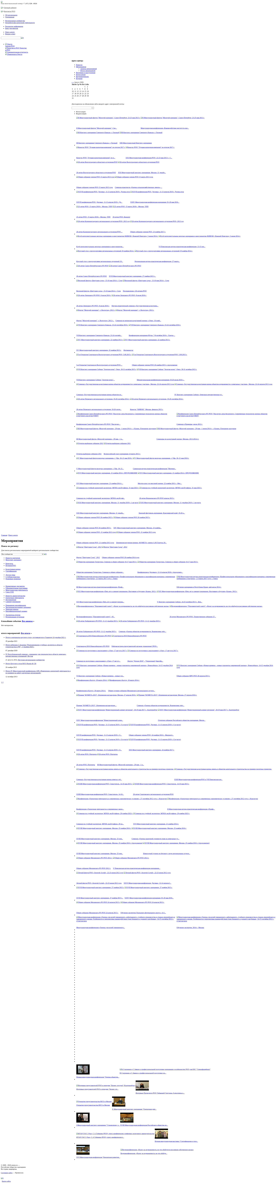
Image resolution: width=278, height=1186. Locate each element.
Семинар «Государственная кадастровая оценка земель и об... (99, 779)
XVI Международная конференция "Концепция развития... (98, 1157)
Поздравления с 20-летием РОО (135, 291)
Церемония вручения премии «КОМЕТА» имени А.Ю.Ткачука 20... (141, 543)
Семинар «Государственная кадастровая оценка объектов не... (99, 395)
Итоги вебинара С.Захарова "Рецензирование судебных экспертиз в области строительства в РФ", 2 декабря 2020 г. (34, 646)
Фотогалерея (80, 75)
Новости (79, 65)
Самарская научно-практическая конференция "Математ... (154, 469)
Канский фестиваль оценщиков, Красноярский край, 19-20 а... (162, 513)
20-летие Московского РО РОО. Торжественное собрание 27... (193, 617)
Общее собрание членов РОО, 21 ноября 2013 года (95, 543)
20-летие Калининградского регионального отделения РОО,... (99, 232)
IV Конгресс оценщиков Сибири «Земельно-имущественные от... (199, 395)
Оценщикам (9, 17)
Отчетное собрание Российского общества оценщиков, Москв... (181, 720)
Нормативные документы (15, 586)
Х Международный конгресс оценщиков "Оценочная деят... (134, 1109)
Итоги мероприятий (87, 71)
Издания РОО (11, 565)
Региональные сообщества (15, 21)
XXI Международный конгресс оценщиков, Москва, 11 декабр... (142, 173)
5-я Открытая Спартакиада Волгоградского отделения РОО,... (99, 365)
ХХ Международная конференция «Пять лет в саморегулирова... (100, 602)
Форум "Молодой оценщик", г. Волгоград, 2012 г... (95, 321)
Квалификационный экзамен (16, 611)
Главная (4, 535)
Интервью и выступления (85, 73)
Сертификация (11, 571)
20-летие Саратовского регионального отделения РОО (153, 794)
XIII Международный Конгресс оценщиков (136, 143)
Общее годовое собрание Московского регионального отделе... (131, 691)
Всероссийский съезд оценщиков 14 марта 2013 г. (122, 454)
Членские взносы (12, 609)
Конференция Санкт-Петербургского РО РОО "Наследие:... (98, 424)
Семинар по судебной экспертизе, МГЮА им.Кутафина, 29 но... (100, 824)
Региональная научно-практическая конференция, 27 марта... (157, 261)
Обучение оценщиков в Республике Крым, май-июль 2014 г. (199, 587)
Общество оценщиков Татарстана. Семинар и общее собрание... (100, 572)
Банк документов (11, 28)
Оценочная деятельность (15, 598)
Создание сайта (6, 1173)
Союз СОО (10, 592)
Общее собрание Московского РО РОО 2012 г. (93, 868)
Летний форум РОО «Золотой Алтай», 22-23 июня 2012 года (99, 883)
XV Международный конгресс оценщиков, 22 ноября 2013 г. (98, 350)
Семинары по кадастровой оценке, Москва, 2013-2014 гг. (177, 439)
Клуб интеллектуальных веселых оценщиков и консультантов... (100, 247)
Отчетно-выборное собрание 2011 (89, 454)
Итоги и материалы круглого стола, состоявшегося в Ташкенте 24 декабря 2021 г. (36, 637)
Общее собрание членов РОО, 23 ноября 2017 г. (148, 232)
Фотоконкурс (128, 350)
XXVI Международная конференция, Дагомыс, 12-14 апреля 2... (147, 883)
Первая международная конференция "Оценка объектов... (97, 1077)
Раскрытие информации (14, 26)
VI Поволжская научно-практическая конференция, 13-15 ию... (182, 247)
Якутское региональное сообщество (31, 660)
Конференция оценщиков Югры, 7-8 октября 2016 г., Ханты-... (152, 335)
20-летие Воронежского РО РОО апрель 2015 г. (156, 498)
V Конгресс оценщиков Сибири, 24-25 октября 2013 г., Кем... (179, 602)
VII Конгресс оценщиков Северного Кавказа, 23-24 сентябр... (99, 335)
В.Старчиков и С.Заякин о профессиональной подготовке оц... (143, 1073)
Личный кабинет (10, 8)
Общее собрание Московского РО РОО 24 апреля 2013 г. (97, 913)
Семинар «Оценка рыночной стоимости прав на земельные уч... (155, 839)
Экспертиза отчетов (13, 615)
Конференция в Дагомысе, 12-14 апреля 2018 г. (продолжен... (160, 572)
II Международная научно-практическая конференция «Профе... (191, 809)
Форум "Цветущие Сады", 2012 (88, 557)
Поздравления (11, 600)
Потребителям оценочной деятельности (20, 23)
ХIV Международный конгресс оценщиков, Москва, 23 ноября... (137, 528)
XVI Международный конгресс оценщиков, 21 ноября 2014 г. (156, 824)
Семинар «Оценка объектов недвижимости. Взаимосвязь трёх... (142, 631)
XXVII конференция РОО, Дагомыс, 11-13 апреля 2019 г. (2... (99, 750)
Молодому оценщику (13, 560)
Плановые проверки (13, 579)
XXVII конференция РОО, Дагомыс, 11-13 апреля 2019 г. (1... (99, 735)
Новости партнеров (13, 558)
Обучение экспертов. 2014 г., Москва (190, 927)
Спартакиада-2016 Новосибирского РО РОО (92, 646)
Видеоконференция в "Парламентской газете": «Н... (95, 617)
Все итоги (25, 633)
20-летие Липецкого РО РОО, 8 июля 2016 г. (92, 306)
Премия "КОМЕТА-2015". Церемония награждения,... (96, 705)
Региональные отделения (15, 617)
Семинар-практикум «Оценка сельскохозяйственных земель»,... (138, 187)
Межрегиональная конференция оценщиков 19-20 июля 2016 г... (160, 380)
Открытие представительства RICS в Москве (93, 1105)
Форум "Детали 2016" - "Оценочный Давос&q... (145, 661)
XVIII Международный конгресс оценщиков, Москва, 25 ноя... (99, 839)
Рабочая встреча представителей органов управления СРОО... (135, 646)
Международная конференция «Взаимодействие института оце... (165, 128)
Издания (79, 78)
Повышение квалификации (16, 605)
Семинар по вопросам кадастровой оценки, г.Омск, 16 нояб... (138, 321)
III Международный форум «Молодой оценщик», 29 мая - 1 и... (99, 439)
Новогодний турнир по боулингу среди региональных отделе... (166, 853)
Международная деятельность (17, 590)
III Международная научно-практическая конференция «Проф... (100, 587)
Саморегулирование (13, 602)
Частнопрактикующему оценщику (18, 607)
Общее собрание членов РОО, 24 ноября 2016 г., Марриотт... (151, 735)
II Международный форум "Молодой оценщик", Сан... (96, 128)
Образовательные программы (16, 588)
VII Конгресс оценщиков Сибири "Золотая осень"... (95, 380)
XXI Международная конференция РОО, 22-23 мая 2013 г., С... (149, 158)
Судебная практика (13, 577)
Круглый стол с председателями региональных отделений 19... (99, 261)
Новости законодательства (15, 596)
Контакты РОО (9, 11)
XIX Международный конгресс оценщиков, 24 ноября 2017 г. (151, 750)
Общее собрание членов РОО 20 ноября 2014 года (120, 557)
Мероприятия (81, 67)
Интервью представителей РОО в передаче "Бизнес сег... (97, 1089)
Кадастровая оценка (13, 569)
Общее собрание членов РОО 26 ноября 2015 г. (93, 528)
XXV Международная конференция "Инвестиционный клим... (99, 720)
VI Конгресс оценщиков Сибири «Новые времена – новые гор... (100, 676)
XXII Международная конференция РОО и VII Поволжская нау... (198, 779)
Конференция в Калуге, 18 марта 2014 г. (91, 691)
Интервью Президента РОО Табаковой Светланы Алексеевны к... (160, 1093)
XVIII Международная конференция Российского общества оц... (144, 1125)
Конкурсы (9, 563)
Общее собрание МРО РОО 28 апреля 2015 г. (193, 676)
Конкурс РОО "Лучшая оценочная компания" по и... (95, 158)
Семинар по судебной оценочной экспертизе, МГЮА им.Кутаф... (100, 498)
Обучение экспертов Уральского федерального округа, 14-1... (143, 913)
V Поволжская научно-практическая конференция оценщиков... (136, 868)
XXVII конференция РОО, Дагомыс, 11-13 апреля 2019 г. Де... (99, 202)
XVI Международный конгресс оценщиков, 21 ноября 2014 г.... (99, 483)
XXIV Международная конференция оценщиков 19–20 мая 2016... (154, 202)
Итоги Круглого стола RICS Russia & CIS (21, 664)
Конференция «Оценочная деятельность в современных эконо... (100, 809)
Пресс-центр (10, 32)
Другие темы (10, 575)
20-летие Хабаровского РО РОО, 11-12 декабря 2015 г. (96, 631)
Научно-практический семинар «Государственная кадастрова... (135, 306)
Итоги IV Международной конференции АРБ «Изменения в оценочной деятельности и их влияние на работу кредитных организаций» (38, 672)
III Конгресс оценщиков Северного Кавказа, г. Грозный (96, 143)
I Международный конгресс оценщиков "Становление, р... (98, 1125)
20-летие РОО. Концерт (121, 217)
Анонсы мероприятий (88, 69)
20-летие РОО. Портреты (85, 765)
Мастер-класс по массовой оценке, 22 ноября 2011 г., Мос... (160, 483)
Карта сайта (6, 1181)
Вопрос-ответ (10, 34)
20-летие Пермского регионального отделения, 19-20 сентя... (98, 409)
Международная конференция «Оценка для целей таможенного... (100, 927)
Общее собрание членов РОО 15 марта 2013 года (94, 187)
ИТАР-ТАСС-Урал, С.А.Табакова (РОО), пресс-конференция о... (100, 1137)
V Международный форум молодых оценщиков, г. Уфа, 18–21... (100, 469)
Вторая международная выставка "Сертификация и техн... (176, 1141)
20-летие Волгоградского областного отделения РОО (96, 173)
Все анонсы (27, 621)
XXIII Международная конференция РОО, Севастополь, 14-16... (100, 794)
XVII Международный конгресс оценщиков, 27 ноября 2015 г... (132, 276)
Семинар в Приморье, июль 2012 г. (190, 424)
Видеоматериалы (82, 76)
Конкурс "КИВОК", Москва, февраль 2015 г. (146, 409)
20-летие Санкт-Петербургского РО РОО (91, 276)
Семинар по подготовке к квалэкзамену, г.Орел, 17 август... (98, 661)
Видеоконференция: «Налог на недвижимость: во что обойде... (144, 1153)
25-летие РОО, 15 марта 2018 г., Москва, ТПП (93, 217)
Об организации (11, 15)
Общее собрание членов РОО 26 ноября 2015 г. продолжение (154, 365)
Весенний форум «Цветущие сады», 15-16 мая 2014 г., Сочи (98, 291)
